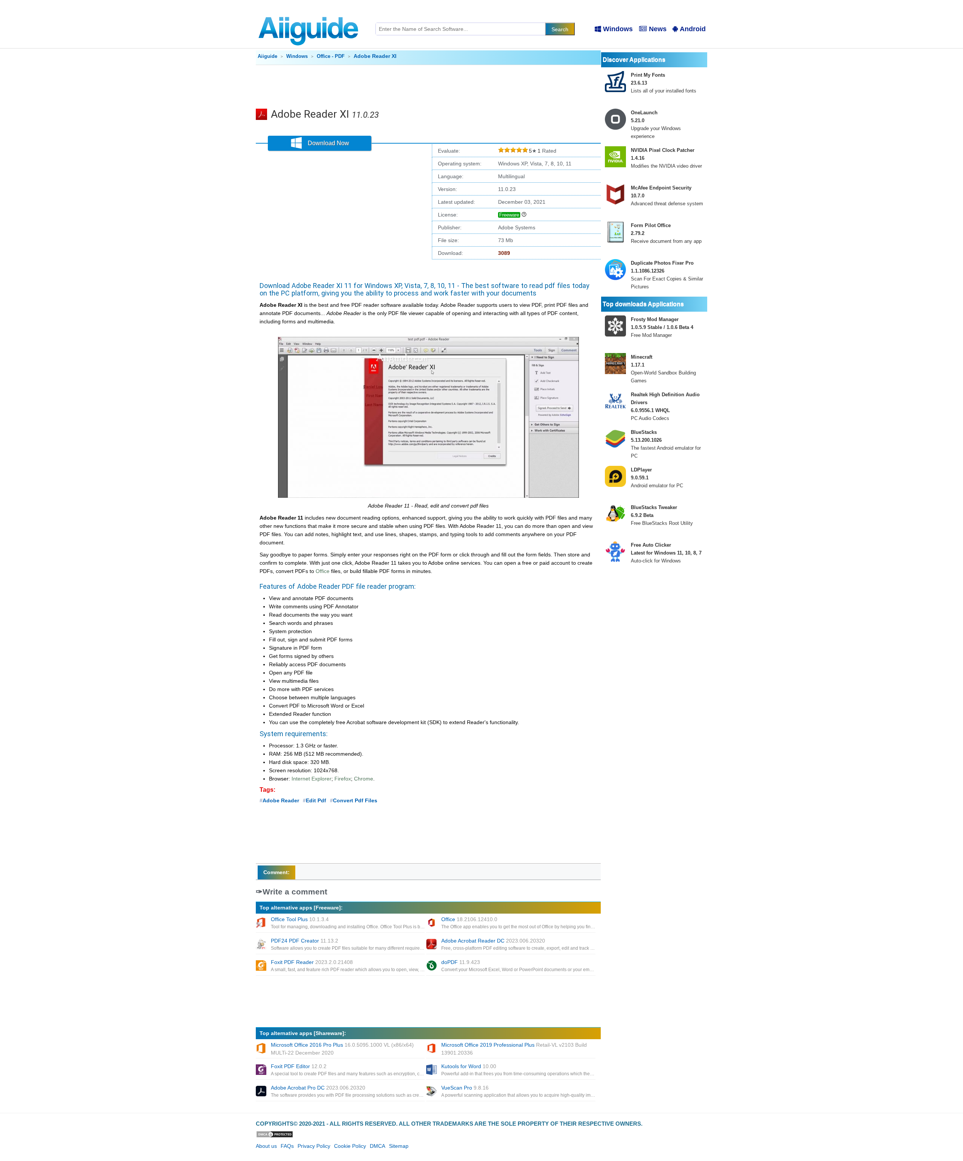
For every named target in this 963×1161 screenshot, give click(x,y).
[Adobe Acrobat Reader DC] (432, 945)
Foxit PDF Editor (299, 1066)
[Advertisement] (428, 86)
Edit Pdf (316, 800)
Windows (618, 29)
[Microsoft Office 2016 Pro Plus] (262, 1049)
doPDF (460, 962)
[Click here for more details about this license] (524, 215)
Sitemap (399, 1146)
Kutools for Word (468, 1066)
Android (693, 29)
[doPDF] (432, 966)
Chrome (363, 779)
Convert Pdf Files (355, 800)
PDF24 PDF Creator (304, 941)
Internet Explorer (311, 779)
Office (323, 571)
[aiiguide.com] (309, 13)
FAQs (287, 1146)
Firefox (342, 779)
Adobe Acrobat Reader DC (493, 941)
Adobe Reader (281, 800)
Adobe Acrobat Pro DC (318, 1088)
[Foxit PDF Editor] (262, 1070)
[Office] (432, 923)
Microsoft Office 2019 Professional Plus (514, 1049)
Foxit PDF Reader (312, 962)
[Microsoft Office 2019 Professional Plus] (432, 1049)
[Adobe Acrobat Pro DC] (262, 1092)
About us (266, 1146)
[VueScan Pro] (432, 1092)
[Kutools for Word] (432, 1070)
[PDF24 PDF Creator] (262, 945)
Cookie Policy (350, 1146)
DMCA (377, 1146)
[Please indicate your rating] (501, 151)
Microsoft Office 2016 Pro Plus (342, 1049)
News (658, 29)
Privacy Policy (314, 1146)
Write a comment (295, 891)
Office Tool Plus (300, 919)
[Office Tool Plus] (262, 923)
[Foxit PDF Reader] (262, 966)
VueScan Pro (465, 1088)
